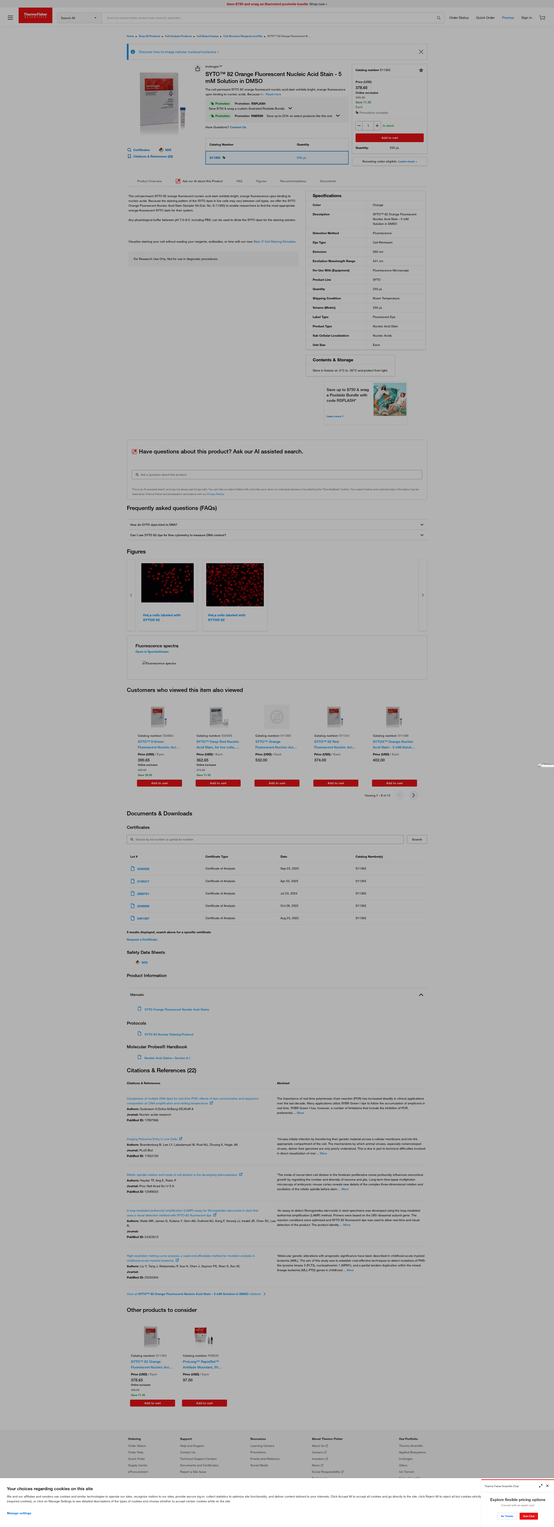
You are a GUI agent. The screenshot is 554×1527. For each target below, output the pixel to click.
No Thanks (507, 1516)
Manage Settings (19, 1513)
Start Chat (529, 1516)
